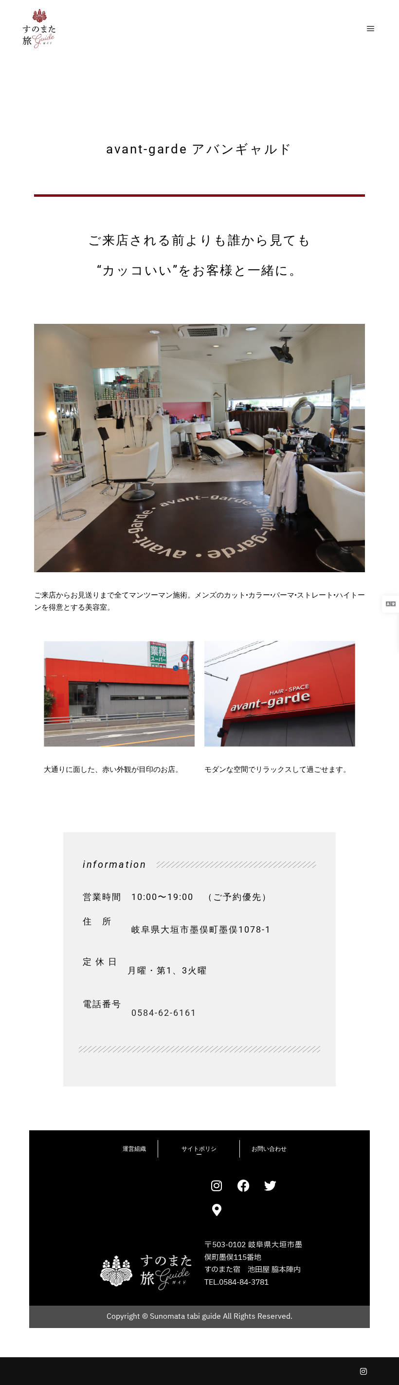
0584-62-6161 (164, 1013)
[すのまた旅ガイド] (38, 28)
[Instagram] (363, 1371)
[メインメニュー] (371, 28)
